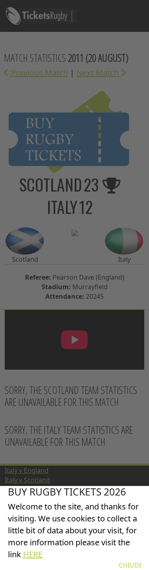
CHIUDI (130, 565)
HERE (33, 554)
